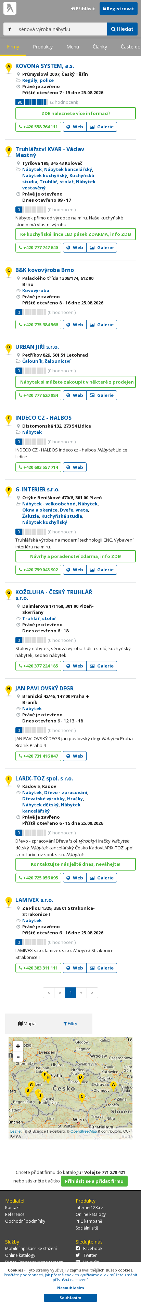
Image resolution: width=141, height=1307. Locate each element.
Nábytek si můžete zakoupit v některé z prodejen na (78, 382)
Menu (72, 46)
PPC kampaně (89, 1221)
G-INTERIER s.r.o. (37, 489)
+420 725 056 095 (40, 878)
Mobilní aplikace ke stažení (31, 1248)
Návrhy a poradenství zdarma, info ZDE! (75, 556)
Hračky (75, 798)
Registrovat (120, 8)
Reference (15, 1214)
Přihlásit (85, 8)
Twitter (90, 1255)
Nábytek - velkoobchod (49, 504)
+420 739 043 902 (40, 569)
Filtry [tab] (72, 1023)
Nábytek (32, 169)
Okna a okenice (39, 510)
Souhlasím (70, 1297)
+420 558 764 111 (40, 127)
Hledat (124, 29)
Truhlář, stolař (57, 181)
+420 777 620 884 (40, 395)
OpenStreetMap (83, 1131)
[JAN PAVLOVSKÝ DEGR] (48, 1080)
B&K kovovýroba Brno (44, 270)
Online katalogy (91, 1214)
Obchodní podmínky (25, 1221)
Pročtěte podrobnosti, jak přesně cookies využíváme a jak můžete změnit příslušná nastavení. (70, 1277)
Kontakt (12, 1207)
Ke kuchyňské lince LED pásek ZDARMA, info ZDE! (75, 234)
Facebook (92, 1248)
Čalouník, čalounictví (46, 361)
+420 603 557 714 (40, 467)
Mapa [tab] (29, 1023)
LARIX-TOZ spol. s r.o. (44, 778)
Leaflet (16, 1131)
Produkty (43, 46)
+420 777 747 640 (40, 247)
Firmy (13, 46)
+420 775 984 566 (40, 324)
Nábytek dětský (40, 805)
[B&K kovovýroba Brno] (82, 1099)
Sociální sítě (87, 1228)
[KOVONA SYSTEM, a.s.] (113, 1087)
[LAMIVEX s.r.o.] (40, 1098)
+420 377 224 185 (40, 666)
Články (100, 46)
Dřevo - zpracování (65, 792)
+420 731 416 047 (40, 756)
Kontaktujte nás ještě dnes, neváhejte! (75, 864)
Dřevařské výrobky (43, 798)
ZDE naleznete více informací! (75, 113)
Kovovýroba (35, 290)
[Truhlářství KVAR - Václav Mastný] (27, 1093)
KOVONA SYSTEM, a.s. (44, 66)
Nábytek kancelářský (68, 169)
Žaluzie (30, 516)
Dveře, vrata (74, 510)
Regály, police (38, 80)
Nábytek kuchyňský (44, 175)
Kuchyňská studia (61, 516)
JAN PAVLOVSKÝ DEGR (44, 688)
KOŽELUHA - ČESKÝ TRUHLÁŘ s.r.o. (53, 595)
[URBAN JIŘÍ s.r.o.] (80, 1080)
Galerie (105, 127)
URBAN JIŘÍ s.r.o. (37, 346)
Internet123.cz (89, 1207)
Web (77, 127)
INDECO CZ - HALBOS (43, 417)
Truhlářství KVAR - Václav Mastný (49, 152)
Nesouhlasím (70, 1287)
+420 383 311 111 (40, 968)
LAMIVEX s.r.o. (34, 900)
